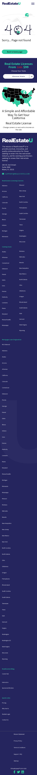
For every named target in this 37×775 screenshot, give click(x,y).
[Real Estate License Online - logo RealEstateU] (16, 3)
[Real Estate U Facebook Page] (14, 773)
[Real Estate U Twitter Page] (18, 773)
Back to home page (14, 52)
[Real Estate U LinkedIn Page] (22, 773)
